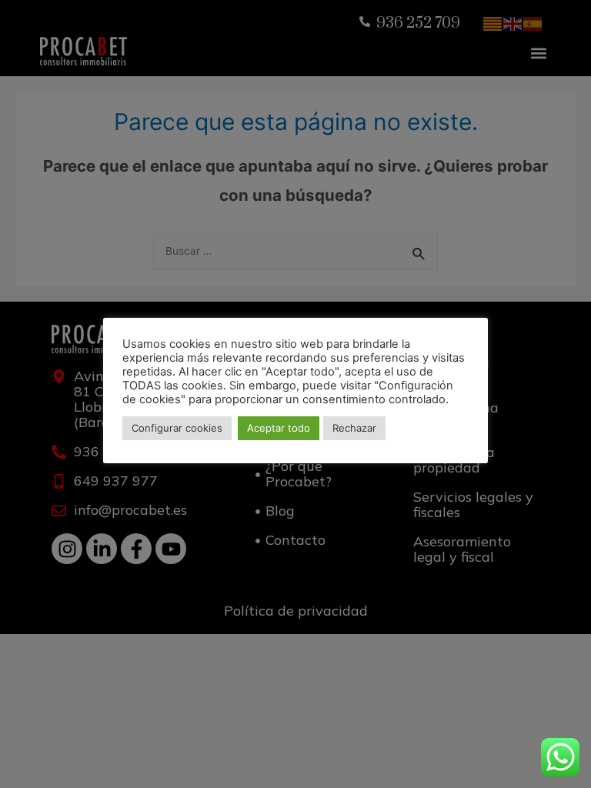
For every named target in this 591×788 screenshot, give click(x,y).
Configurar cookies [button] (177, 428)
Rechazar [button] (354, 428)
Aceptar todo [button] (278, 428)
